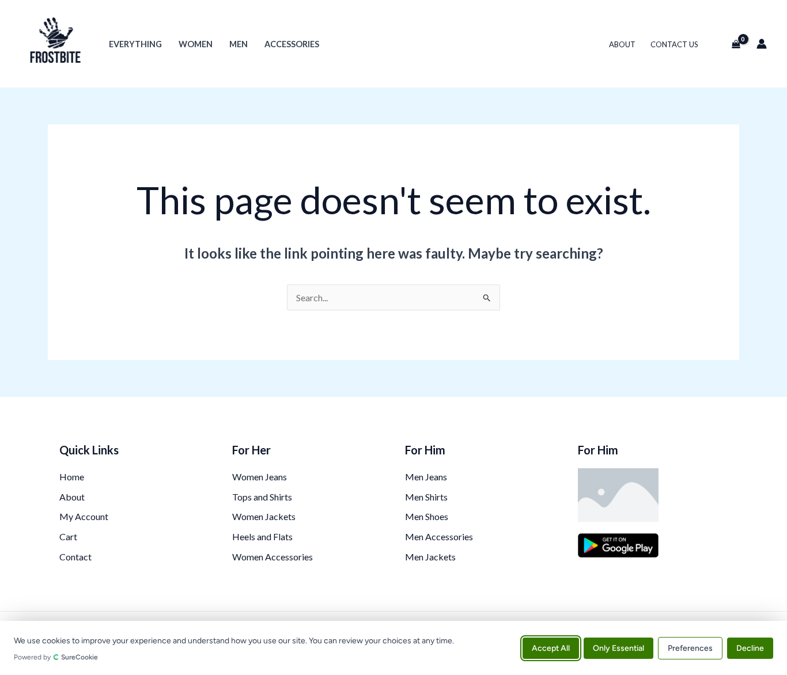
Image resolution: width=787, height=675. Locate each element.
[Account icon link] (761, 44)
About (622, 44)
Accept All (551, 648)
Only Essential (618, 648)
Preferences (690, 648)
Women (196, 44)
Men (238, 44)
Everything (135, 44)
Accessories (291, 44)
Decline (750, 648)
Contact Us (674, 44)
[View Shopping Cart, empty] (731, 44)
